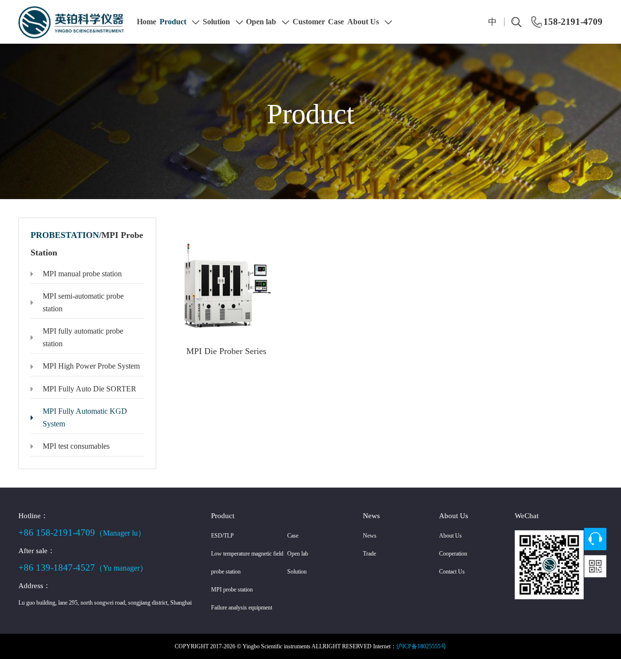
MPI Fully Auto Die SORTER (89, 389)
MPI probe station (232, 589)
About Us (364, 21)
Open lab (262, 21)
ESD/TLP (222, 535)
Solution (217, 21)
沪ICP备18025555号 (421, 646)
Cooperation (453, 553)
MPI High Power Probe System (91, 366)
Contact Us (452, 571)
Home (146, 21)
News (369, 535)
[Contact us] (595, 539)
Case (336, 21)
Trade (369, 553)
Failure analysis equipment (241, 607)
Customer (309, 21)
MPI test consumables (76, 446)
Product (174, 21)
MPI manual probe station (82, 274)
